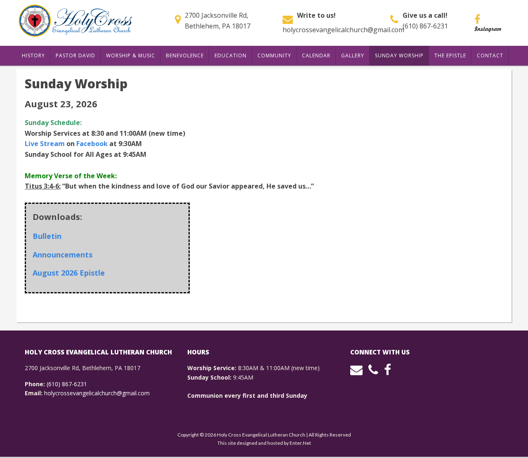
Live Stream (45, 143)
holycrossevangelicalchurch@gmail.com (343, 29)
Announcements (62, 255)
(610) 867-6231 (425, 26)
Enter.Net (300, 443)
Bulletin (47, 236)
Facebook (92, 143)
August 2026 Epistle (69, 273)
